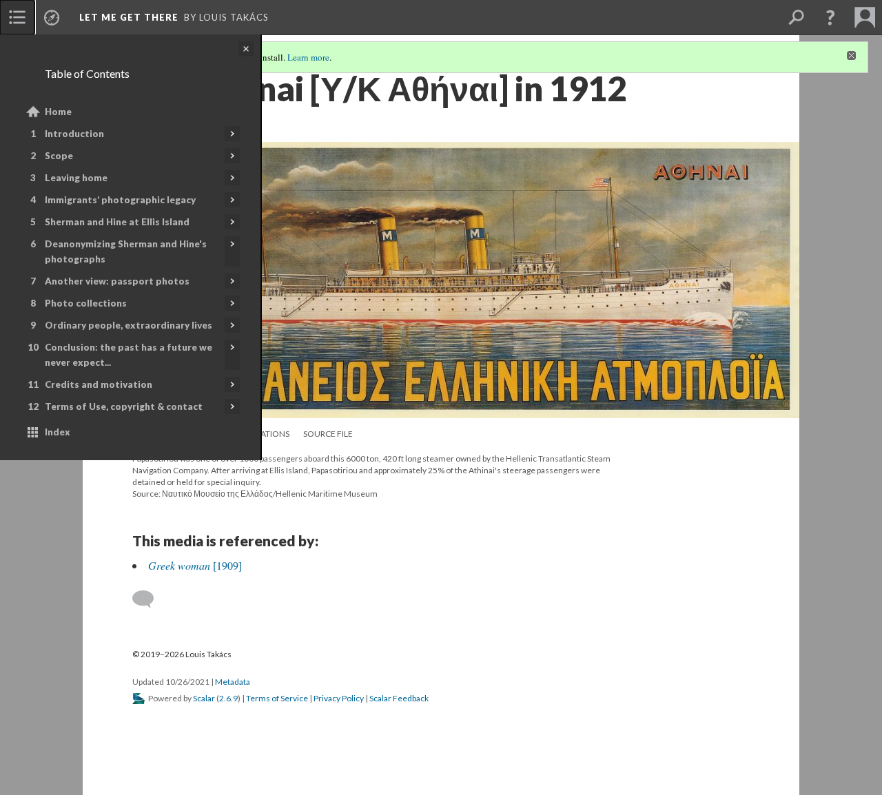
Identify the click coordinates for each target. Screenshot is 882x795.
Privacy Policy (339, 698)
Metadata (232, 682)
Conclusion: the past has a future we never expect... (128, 355)
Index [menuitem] (57, 431)
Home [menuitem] (58, 111)
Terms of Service (277, 698)
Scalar (204, 698)
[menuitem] (17, 17)
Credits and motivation (98, 384)
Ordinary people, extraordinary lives (128, 325)
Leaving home (76, 177)
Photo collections (86, 303)
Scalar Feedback (399, 698)
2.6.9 (228, 698)
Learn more (308, 57)
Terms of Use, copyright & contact (124, 406)
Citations (269, 434)
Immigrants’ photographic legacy (120, 199)
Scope (59, 155)
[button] (830, 17)
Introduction (74, 133)
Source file (328, 434)
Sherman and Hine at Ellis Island (117, 221)
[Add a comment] (149, 599)
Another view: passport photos (117, 281)
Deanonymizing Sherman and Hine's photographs (126, 251)
